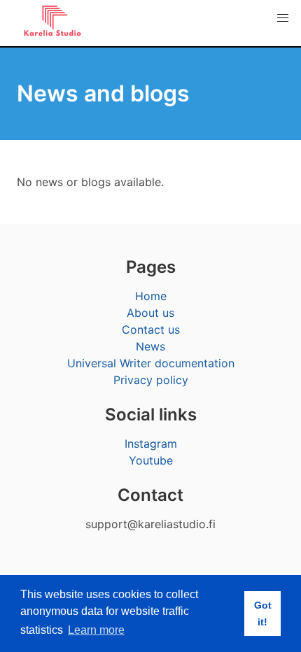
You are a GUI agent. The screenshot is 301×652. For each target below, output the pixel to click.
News (150, 346)
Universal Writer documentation (150, 363)
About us (150, 313)
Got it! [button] (263, 614)
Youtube (151, 460)
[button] (283, 18)
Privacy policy (150, 380)
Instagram (151, 444)
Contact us (151, 329)
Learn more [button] (96, 630)
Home (151, 296)
